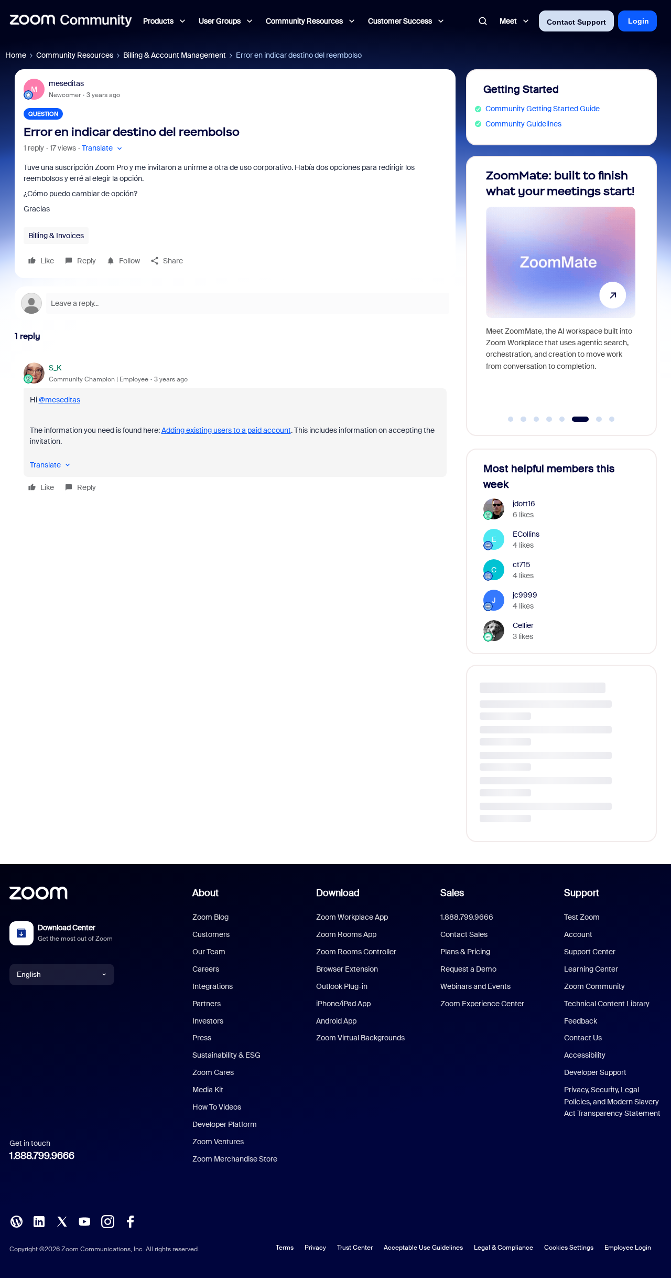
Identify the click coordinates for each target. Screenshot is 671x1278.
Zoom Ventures (218, 1141)
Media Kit (207, 1089)
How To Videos (216, 1107)
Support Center (589, 951)
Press (201, 1037)
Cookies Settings (568, 1247)
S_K (55, 367)
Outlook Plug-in (341, 986)
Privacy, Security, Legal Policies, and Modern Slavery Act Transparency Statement (612, 1101)
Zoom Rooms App (346, 934)
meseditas (66, 83)
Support (581, 893)
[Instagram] (107, 1220)
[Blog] (16, 1220)
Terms (285, 1247)
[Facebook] (130, 1220)
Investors (207, 1021)
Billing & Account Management (174, 55)
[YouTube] (84, 1220)
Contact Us (583, 1037)
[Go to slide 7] (593, 419)
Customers (211, 934)
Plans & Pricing (465, 951)
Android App (336, 1021)
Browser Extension (347, 969)
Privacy (315, 1247)
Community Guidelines (523, 124)
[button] (103, 148)
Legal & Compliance (503, 1247)
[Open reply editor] (235, 303)
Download (338, 893)
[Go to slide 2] (523, 419)
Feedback (580, 1021)
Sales (452, 893)
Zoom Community (594, 986)
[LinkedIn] (39, 1220)
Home (15, 55)
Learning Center (591, 969)
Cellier (523, 625)
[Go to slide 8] (611, 419)
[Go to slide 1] (510, 419)
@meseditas (59, 399)
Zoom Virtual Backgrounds (360, 1037)
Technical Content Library (607, 1003)
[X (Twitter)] (62, 1220)
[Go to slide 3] (536, 419)
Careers (205, 969)
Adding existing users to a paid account (226, 430)
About (205, 893)
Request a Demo (468, 969)
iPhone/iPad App (343, 1003)
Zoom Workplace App (352, 917)
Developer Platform (224, 1124)
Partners (206, 1003)
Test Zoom (582, 917)
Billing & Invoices (56, 235)
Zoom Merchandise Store (234, 1159)
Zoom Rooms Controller (356, 951)
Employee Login (627, 1247)
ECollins (526, 534)
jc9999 (525, 595)
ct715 (522, 564)
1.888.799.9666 (41, 1155)
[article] (235, 429)
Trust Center (355, 1247)
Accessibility (584, 1055)
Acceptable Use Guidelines (423, 1247)
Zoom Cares (213, 1072)
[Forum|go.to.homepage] (70, 21)
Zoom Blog (210, 917)
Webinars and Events (475, 986)
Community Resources (74, 55)
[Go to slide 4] (549, 419)
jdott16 (524, 503)
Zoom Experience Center (482, 1003)
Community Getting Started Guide (542, 108)
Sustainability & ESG (226, 1055)
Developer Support (595, 1072)
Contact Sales (464, 934)
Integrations (212, 986)
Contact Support (576, 22)
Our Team (208, 951)
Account (578, 934)
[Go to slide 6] (575, 419)
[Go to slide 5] (562, 419)
